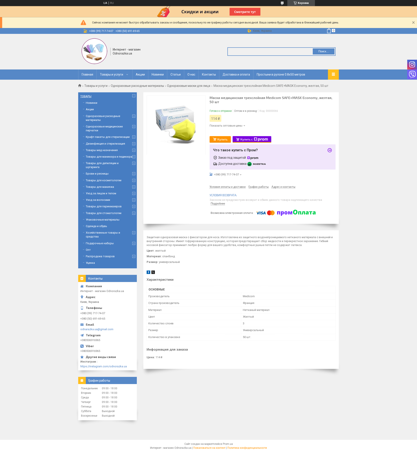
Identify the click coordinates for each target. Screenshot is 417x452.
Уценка (90, 262)
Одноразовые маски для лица (188, 85)
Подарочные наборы (100, 243)
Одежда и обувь (96, 226)
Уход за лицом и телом (101, 193)
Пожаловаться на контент (209, 447)
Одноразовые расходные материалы (137, 85)
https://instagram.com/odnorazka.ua (103, 366)
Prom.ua (228, 443)
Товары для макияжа (100, 186)
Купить (222, 139)
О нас (191, 74)
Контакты (209, 74)
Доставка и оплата (236, 74)
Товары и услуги (111, 74)
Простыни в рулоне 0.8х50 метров (281, 74)
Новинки (158, 74)
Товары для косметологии (103, 180)
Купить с (246, 139)
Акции (140, 74)
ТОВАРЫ (85, 96)
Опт (88, 249)
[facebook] (148, 273)
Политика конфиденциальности (247, 447)
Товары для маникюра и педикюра (109, 156)
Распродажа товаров (100, 256)
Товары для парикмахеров (104, 206)
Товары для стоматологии (103, 213)
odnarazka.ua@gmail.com (96, 329)
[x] (153, 273)
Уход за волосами (98, 199)
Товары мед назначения (102, 150)
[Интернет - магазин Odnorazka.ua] (94, 51)
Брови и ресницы (97, 173)
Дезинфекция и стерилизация (105, 143)
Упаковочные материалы (102, 219)
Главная (87, 74)
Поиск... (323, 51)
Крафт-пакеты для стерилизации (108, 137)
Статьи (175, 74)
